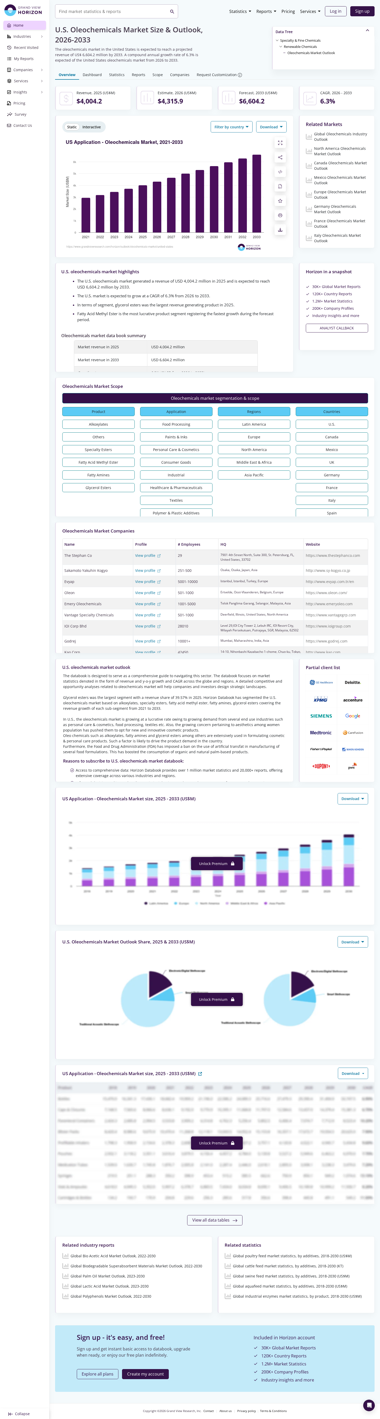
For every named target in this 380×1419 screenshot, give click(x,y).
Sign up (362, 11)
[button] (300, 40)
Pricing (288, 11)
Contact (208, 1411)
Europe (254, 436)
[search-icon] (172, 11)
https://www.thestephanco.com (333, 555)
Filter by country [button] (230, 126)
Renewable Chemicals (300, 46)
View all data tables (211, 1220)
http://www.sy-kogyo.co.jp (328, 570)
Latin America (254, 424)
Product (98, 411)
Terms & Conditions (273, 1411)
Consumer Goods (176, 462)
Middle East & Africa (254, 462)
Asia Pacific (254, 474)
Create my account (145, 1374)
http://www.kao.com (323, 652)
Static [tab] (72, 126)
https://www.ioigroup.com (328, 626)
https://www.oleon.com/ (326, 592)
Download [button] (269, 126)
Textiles (176, 500)
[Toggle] (277, 40)
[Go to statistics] (200, 1073)
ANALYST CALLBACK (337, 328)
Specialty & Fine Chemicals (300, 40)
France (332, 487)
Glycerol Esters (98, 487)
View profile (145, 555)
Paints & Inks (176, 436)
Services (308, 11)
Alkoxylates (98, 424)
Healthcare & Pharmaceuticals (176, 487)
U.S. (332, 424)
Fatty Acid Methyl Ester (98, 462)
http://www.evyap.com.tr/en (330, 581)
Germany (332, 474)
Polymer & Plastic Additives (176, 513)
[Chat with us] (369, 1405)
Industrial (176, 474)
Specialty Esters (98, 449)
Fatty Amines (98, 474)
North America (254, 449)
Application (176, 411)
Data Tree (284, 31)
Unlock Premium (214, 863)
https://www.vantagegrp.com (331, 614)
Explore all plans (97, 1374)
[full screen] (280, 142)
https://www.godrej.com (326, 641)
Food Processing (176, 424)
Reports (264, 11)
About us (225, 1411)
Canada (331, 436)
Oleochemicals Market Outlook (311, 52)
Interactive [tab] (91, 126)
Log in (335, 11)
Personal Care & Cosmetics (176, 449)
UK (331, 462)
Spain (332, 513)
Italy (332, 500)
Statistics (238, 11)
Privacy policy (246, 1411)
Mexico (332, 449)
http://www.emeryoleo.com (329, 603)
